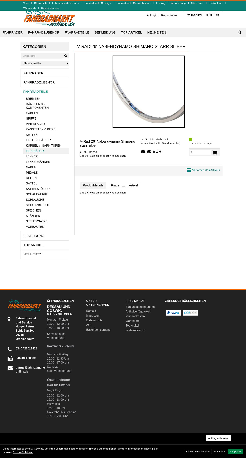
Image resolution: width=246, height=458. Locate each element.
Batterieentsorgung (98, 329)
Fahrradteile (77, 32)
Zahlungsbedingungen (140, 306)
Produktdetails (93, 185)
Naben (31, 167)
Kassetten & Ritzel (41, 129)
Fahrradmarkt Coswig (97, 3)
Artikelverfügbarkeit (138, 311)
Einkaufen (215, 3)
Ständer (33, 215)
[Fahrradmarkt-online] (49, 17)
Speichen (33, 210)
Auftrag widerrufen (218, 438)
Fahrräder (13, 32)
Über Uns (196, 3)
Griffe (31, 118)
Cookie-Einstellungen (198, 451)
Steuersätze (37, 221)
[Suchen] (239, 32)
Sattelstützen (38, 188)
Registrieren (169, 15)
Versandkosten (135, 316)
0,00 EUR (205, 15)
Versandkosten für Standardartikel (160, 143)
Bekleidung (105, 32)
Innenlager (35, 123)
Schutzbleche (38, 205)
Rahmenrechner (50, 8)
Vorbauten (35, 226)
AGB (89, 325)
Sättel (31, 183)
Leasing (160, 3)
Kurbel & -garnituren (43, 145)
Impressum (93, 315)
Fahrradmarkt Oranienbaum (133, 3)
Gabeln (32, 113)
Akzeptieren (235, 451)
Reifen (31, 178)
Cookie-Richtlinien (23, 452)
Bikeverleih (40, 3)
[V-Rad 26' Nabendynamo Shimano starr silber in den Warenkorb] (215, 152)
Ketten (32, 134)
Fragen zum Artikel (124, 185)
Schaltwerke (37, 194)
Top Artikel (131, 32)
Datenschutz (94, 320)
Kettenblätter (38, 140)
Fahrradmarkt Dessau (64, 3)
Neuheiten (156, 32)
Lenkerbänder (38, 161)
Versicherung (178, 3)
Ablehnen (219, 451)
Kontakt (91, 310)
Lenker (32, 156)
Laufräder (35, 151)
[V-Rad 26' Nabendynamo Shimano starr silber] (148, 92)
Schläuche (35, 199)
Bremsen (33, 98)
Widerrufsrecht (135, 330)
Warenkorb (29, 8)
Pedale (32, 172)
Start (26, 3)
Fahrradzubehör (43, 32)
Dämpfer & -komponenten (37, 106)
